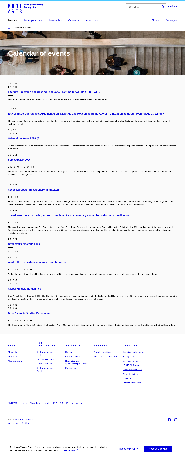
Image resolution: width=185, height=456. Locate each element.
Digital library (35, 403)
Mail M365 (12, 403)
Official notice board (132, 382)
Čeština (172, 6)
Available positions (102, 352)
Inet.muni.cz (76, 403)
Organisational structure (134, 352)
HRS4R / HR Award (131, 365)
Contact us (127, 378)
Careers (100, 345)
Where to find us (130, 374)
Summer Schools (44, 364)
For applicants (46, 344)
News (11, 345)
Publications (70, 368)
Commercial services (132, 369)
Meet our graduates (132, 361)
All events (12, 352)
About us (130, 345)
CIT (61, 403)
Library (23, 403)
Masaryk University (24, 419)
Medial (47, 403)
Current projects (72, 356)
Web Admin (13, 423)
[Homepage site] (25, 8)
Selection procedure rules (105, 356)
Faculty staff (128, 356)
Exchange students (45, 359)
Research (72, 345)
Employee (171, 20)
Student (156, 20)
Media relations (15, 361)
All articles (12, 356)
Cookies (25, 423)
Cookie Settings (68, 450)
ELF (55, 403)
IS (67, 403)
